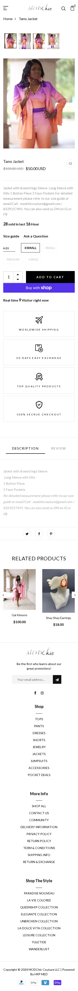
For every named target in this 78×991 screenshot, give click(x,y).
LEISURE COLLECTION (39, 935)
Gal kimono (19, 615)
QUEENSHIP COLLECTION (39, 907)
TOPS (39, 719)
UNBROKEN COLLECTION (39, 921)
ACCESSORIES (39, 768)
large (33, 259)
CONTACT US (39, 813)
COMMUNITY (39, 820)
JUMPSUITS (39, 761)
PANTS (39, 726)
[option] (10, 41)
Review (58, 448)
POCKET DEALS (39, 775)
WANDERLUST (39, 949)
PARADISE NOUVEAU (39, 893)
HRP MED (41, 974)
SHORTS (39, 740)
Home (8, 19)
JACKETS (39, 754)
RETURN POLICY (39, 841)
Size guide (11, 236)
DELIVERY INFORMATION (39, 827)
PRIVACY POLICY (39, 834)
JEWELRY (39, 747)
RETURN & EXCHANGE (39, 862)
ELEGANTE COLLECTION (39, 914)
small (50, 248)
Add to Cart (50, 277)
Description (25, 448)
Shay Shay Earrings (58, 618)
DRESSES (39, 733)
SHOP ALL (39, 806)
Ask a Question (36, 236)
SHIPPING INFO (39, 855)
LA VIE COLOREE (39, 900)
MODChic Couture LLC (44, 969)
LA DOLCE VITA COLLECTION (39, 928)
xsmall (30, 248)
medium (13, 259)
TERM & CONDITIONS (39, 848)
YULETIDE (39, 942)
